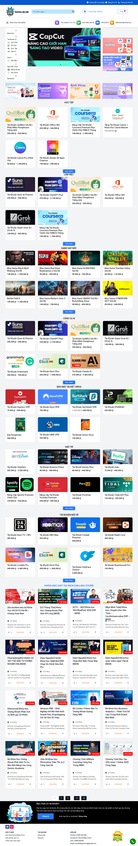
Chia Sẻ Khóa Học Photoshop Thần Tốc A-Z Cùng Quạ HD (52, 762)
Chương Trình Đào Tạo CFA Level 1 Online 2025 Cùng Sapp (117, 762)
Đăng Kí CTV (112, 2)
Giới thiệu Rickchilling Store (15, 835)
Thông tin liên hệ (127, 2)
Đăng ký (40, 838)
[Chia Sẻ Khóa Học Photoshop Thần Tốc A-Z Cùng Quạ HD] (53, 748)
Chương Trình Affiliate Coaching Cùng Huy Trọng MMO (83, 762)
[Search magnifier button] (72, 11)
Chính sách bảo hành (12, 841)
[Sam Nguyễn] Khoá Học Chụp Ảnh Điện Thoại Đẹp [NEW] (85, 661)
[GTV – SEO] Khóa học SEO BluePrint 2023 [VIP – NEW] (84, 610)
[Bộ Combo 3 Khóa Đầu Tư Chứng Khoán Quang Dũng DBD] (85, 697)
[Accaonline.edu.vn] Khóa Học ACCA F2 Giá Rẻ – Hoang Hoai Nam (20, 610)
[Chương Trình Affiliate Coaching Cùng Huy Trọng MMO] (85, 748)
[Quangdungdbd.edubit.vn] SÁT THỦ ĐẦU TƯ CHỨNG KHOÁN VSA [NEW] (21, 661)
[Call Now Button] (133, 841)
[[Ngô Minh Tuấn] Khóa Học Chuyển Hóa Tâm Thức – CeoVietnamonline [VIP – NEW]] (118, 596)
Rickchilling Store (85, 838)
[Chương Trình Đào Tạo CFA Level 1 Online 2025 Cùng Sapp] (118, 748)
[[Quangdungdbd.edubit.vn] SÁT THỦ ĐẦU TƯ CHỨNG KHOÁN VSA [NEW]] (20, 647)
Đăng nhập (41, 835)
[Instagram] (12, 827)
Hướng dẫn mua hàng (96, 2)
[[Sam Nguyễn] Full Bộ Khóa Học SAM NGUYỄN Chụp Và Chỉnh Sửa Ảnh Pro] (53, 647)
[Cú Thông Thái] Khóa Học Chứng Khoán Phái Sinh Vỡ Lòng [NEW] (51, 610)
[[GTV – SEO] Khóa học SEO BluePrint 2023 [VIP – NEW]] (85, 596)
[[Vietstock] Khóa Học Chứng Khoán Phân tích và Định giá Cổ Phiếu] (20, 697)
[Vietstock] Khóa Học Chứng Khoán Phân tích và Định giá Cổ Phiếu (19, 711)
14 (77, 798)
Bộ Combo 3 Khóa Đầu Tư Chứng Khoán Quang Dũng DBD (85, 711)
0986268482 (79, 841)
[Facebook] (7, 827)
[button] (60, 64)
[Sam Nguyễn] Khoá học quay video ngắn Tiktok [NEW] (117, 661)
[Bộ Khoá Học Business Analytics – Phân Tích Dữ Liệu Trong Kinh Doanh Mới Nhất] (118, 697)
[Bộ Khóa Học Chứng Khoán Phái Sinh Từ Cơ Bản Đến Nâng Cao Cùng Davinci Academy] (20, 748)
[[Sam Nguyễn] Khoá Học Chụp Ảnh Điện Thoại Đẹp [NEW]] (85, 647)
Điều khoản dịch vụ (12, 838)
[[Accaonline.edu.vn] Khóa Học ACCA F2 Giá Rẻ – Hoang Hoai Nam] (20, 596)
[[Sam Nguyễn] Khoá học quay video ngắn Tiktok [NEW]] (118, 647)
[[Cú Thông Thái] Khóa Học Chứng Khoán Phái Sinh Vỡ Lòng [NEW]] (53, 596)
